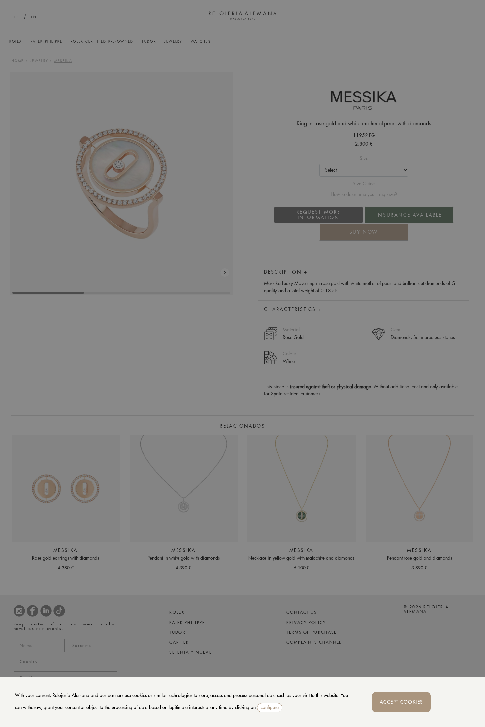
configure (270, 707)
